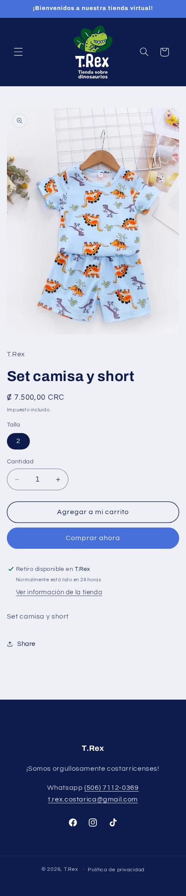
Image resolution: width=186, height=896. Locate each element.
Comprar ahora (93, 537)
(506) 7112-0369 (111, 787)
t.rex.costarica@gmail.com (93, 799)
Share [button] (26, 644)
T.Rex (71, 869)
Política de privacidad (116, 869)
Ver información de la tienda (59, 592)
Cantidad (20, 462)
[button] (18, 52)
